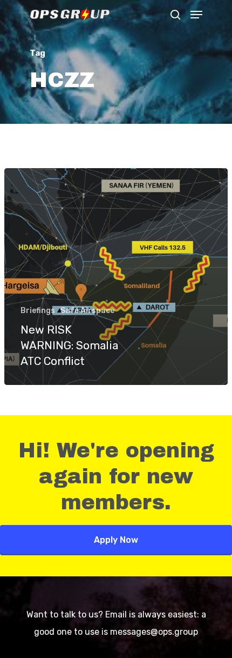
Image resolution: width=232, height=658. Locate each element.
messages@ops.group (154, 632)
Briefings (38, 310)
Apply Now (116, 540)
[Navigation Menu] (196, 14)
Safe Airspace (87, 310)
